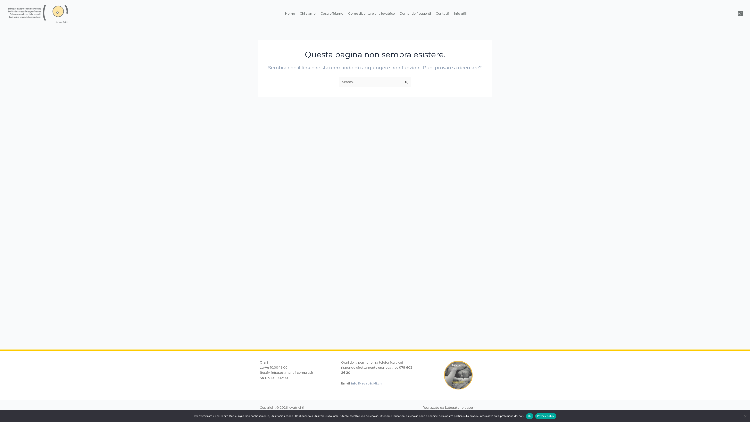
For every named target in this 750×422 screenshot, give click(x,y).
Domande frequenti (415, 13)
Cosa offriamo (332, 13)
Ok (529, 416)
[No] (745, 416)
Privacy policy (545, 416)
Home (290, 13)
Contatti (442, 13)
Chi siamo (308, 13)
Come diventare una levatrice (371, 13)
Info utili (460, 13)
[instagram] (740, 13)
